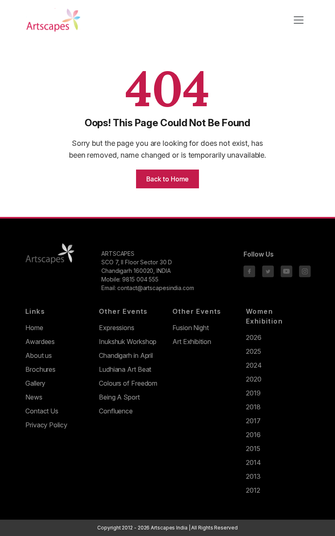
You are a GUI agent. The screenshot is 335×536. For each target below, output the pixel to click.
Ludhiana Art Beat (125, 369)
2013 (253, 476)
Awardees (40, 341)
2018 (253, 407)
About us (38, 355)
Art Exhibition (191, 341)
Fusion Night (190, 328)
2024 (254, 365)
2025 (253, 351)
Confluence (116, 411)
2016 (253, 435)
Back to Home (167, 179)
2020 (253, 379)
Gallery (35, 383)
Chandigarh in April (126, 355)
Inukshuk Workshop (127, 341)
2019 (253, 393)
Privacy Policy (46, 425)
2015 (253, 448)
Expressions (116, 328)
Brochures (40, 369)
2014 (253, 462)
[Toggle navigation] (299, 20)
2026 (253, 337)
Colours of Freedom (128, 383)
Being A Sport (119, 397)
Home (34, 328)
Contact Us (41, 411)
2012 (253, 490)
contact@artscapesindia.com (155, 287)
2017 (253, 421)
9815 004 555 (140, 279)
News (33, 397)
